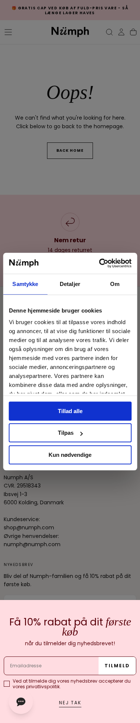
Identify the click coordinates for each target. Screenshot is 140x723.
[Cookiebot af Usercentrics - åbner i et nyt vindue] (99, 263)
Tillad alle (70, 411)
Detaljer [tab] (70, 284)
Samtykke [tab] (25, 284)
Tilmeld (117, 665)
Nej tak (70, 702)
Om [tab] (114, 284)
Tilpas (66, 433)
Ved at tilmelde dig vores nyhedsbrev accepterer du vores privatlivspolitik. (72, 683)
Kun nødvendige (70, 455)
